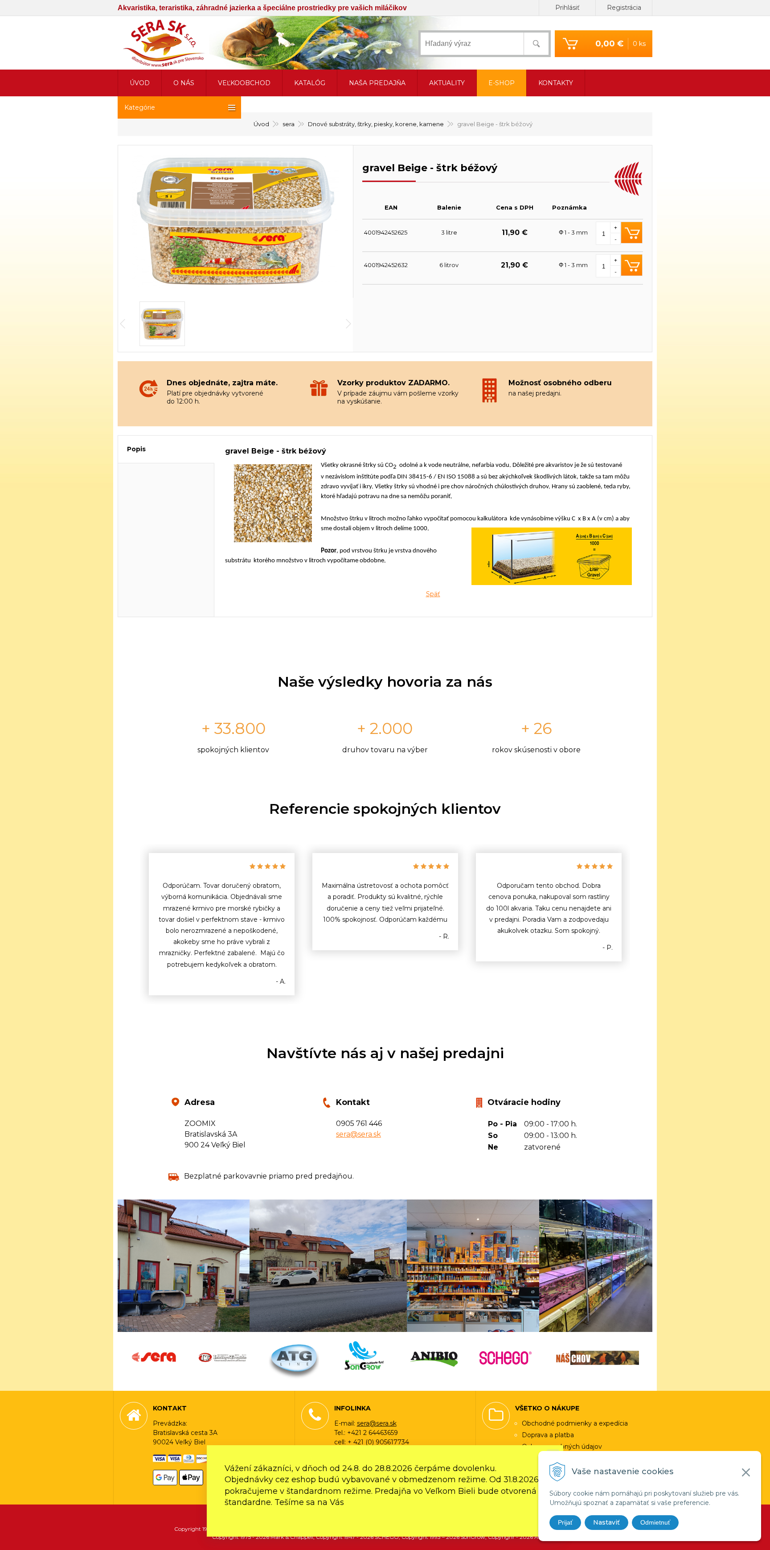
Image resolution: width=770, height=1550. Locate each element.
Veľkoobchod (244, 83)
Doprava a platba (548, 1435)
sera (289, 124)
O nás (183, 83)
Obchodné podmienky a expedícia (575, 1423)
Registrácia (624, 8)
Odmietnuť (655, 1522)
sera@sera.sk (358, 1134)
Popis (136, 449)
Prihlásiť (567, 8)
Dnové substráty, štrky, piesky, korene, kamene (376, 124)
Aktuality (447, 83)
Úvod (261, 124)
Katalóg (309, 83)
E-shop (501, 83)
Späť (433, 594)
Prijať (565, 1522)
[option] (221, 924)
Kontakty (555, 83)
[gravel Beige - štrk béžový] (235, 221)
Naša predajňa (377, 83)
